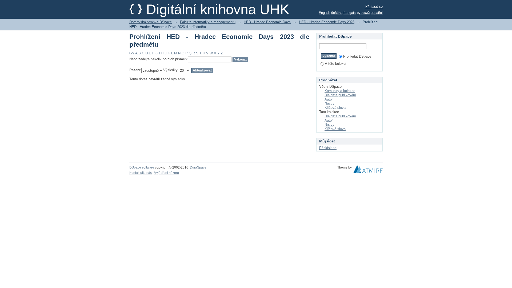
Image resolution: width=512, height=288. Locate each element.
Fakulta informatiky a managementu (207, 22)
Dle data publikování (340, 95)
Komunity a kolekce (340, 91)
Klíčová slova (335, 108)
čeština (336, 13)
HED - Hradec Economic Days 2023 (326, 22)
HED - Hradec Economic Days (267, 22)
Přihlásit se (374, 7)
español (377, 13)
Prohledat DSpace (357, 56)
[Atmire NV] (368, 170)
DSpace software (141, 167)
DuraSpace (198, 167)
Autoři (329, 99)
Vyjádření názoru (166, 173)
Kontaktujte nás (140, 173)
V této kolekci (335, 64)
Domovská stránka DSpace (150, 22)
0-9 (131, 53)
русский (363, 13)
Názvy (329, 103)
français (349, 13)
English (324, 13)
